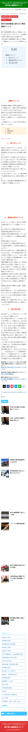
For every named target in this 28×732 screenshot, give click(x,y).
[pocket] (12, 386)
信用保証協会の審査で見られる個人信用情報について (17, 578)
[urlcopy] (23, 386)
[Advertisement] (14, 83)
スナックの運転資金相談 (17, 523)
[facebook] (8, 386)
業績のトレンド (10, 55)
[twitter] (4, 386)
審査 (4, 396)
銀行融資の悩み (13, 392)
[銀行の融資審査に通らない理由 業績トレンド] (16, 386)
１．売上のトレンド (11, 57)
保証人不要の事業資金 (7, 374)
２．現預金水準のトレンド (14, 60)
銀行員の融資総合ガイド (14, 5)
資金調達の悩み (6, 392)
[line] (19, 386)
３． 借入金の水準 (11, 63)
